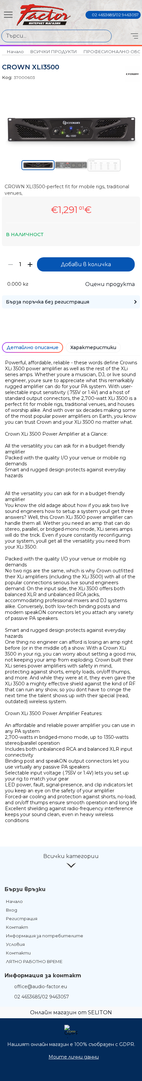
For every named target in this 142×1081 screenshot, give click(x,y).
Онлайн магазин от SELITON (71, 1012)
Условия (15, 944)
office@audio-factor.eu (40, 987)
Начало (15, 51)
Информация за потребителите (44, 935)
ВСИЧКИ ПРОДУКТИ (53, 51)
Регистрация (21, 918)
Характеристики (93, 347)
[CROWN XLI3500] (71, 147)
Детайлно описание (32, 347)
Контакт (17, 927)
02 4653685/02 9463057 (115, 14)
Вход (11, 910)
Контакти (18, 952)
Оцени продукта (110, 284)
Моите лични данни (74, 1057)
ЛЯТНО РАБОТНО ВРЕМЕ (34, 961)
